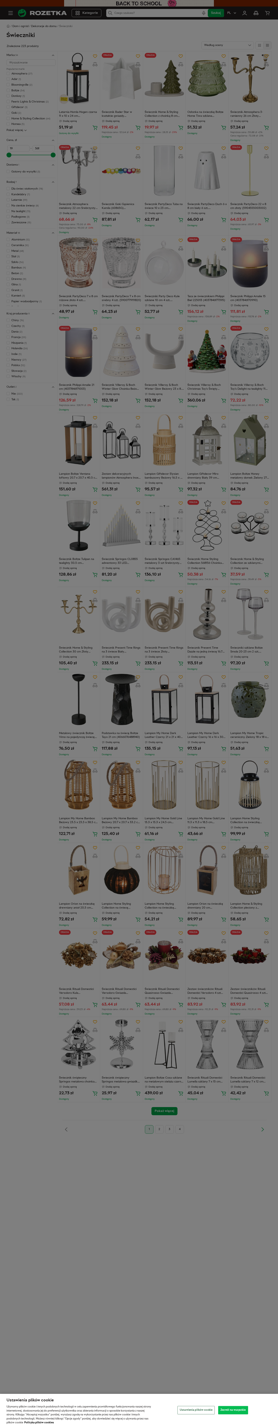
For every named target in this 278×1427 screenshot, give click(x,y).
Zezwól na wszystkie (233, 1410)
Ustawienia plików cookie (196, 1410)
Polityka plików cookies (39, 1423)
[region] (139, 1410)
